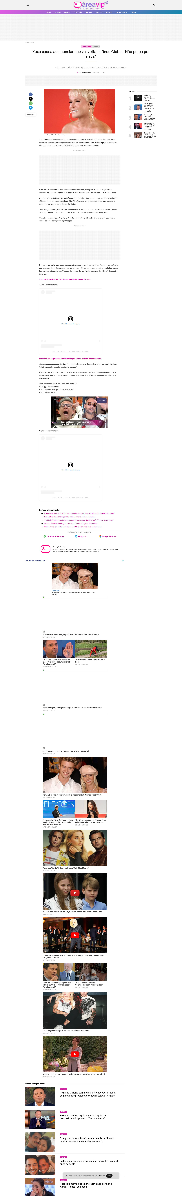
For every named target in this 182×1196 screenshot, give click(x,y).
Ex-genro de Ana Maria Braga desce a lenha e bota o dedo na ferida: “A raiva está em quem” (79, 513)
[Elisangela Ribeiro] (78, 72)
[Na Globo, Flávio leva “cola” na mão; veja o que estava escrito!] (138, 120)
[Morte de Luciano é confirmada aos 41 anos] (138, 100)
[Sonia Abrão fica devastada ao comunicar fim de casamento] (138, 138)
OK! (109, 1175)
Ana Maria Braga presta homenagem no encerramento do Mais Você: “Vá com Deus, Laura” (78, 520)
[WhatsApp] (31, 103)
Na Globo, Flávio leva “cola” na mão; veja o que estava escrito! (149, 117)
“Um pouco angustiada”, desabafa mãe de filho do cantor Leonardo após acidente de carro (87, 1140)
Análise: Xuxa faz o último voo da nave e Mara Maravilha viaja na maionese (72, 527)
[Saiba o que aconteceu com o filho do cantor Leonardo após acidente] (40, 1165)
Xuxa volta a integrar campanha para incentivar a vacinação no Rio (69, 517)
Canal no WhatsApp (55, 536)
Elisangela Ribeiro (86, 72)
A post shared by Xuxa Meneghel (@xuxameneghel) (70, 351)
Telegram (82, 536)
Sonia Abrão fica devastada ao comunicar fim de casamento (150, 135)
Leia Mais (102, 1175)
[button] (142, 5)
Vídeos (96, 46)
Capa (26, 42)
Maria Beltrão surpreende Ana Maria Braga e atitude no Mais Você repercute (70, 359)
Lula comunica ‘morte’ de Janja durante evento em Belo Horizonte (149, 126)
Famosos (31, 42)
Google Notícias (109, 536)
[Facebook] (31, 94)
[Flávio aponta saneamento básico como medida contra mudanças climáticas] (138, 110)
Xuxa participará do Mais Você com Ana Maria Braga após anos (64, 279)
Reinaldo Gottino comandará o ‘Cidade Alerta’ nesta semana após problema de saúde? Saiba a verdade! (88, 1094)
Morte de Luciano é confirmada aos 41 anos (149, 97)
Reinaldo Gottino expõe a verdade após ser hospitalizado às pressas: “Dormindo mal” (83, 1117)
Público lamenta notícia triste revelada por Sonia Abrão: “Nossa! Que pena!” (86, 1185)
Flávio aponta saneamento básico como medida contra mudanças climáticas (149, 107)
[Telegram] (31, 108)
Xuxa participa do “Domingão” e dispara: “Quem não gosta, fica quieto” (71, 524)
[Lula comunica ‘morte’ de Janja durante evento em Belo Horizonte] (138, 129)
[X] (31, 99)
